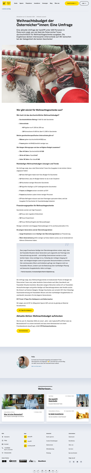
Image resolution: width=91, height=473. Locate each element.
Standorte (7, 436)
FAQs (5, 440)
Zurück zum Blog (7, 8)
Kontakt (6, 444)
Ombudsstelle (7, 452)
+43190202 (7, 448)
